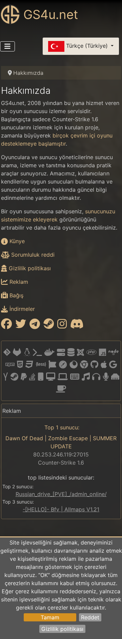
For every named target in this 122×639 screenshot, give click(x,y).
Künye (16, 241)
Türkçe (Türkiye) (86, 45)
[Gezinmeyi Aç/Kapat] (7, 46)
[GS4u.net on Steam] (48, 325)
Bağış (15, 295)
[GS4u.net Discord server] (77, 325)
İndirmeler (21, 308)
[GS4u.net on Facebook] (6, 325)
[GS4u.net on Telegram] (34, 325)
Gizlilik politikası (62, 628)
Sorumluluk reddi (32, 254)
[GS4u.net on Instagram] (62, 325)
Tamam (50, 617)
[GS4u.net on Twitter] (20, 325)
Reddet (90, 617)
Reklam (18, 281)
